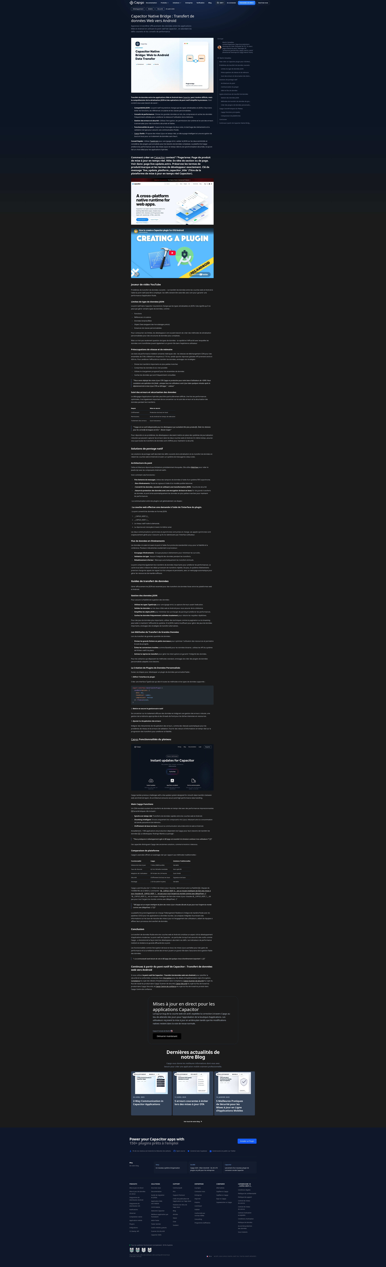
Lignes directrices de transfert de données (233, 94)
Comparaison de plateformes (231, 116)
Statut (175, 1218)
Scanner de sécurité (158, 1231)
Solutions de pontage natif (228, 80)
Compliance (135, 981)
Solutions (176, 3)
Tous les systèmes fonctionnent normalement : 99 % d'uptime (152, 1245)
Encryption (167, 978)
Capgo (136, 133)
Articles (175, 1214)
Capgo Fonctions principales (230, 112)
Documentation (151, 3)
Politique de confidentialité (247, 1193)
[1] (132, 811)
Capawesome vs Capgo (224, 1202)
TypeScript (154, 141)
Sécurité (160, 9)
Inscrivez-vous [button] (263, 3)
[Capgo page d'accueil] (137, 3)
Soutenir (176, 1225)
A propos (198, 1188)
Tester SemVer (156, 1224)
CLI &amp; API (134, 1231)
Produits (164, 3)
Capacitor (186, 97)
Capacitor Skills (156, 1235)
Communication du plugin (230, 87)
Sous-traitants (242, 1232)
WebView (194, 467)
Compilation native (135, 1217)
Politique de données (245, 1222)
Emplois (197, 1202)
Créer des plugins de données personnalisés (236, 105)
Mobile (150, 9)
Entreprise (188, 3)
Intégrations (133, 1228)
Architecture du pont (228, 83)
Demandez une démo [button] (247, 3)
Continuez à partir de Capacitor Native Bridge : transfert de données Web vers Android (235, 123)
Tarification (200, 3)
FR (209, 1256)
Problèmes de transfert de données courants (234, 65)
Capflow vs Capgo (222, 1191)
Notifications (133, 1209)
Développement (138, 9)
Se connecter (231, 3)
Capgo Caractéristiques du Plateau (231, 109)
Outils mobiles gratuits (159, 1228)
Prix (174, 1191)
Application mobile (135, 1220)
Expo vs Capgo (221, 1199)
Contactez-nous (200, 1191)
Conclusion (223, 119)
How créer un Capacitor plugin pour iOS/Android (235, 62)
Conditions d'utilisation (246, 1219)
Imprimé (197, 1199)
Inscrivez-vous (156, 1188)
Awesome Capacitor (157, 1211)
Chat (174, 1222)
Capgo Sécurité (181, 984)
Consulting (198, 1219)
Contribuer (198, 1206)
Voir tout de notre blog (192, 1121)
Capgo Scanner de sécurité (193, 981)
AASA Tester (155, 1220)
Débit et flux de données (229, 90)
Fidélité (197, 1209)
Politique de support (245, 1197)
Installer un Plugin (247, 1141)
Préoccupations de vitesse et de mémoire (235, 72)
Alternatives (220, 1188)
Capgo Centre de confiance (166, 986)
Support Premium (179, 1195)
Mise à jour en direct (136, 1188)
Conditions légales (244, 1190)
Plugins (131, 1224)
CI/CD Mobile (155, 1207)
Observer (132, 1213)
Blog (209, 3)
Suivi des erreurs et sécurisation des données (236, 76)
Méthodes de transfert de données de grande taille (236, 101)
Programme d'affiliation (202, 1223)
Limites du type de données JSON (232, 69)
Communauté (177, 1188)
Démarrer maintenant (167, 1036)
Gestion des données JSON (230, 98)
